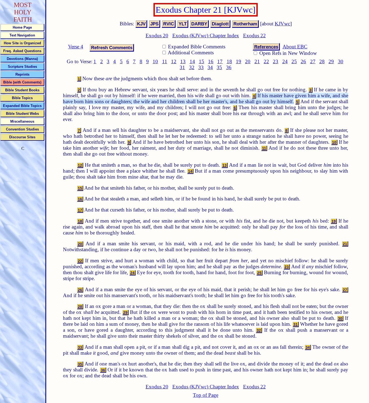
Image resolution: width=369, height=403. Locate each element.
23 (275, 61)
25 (294, 61)
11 (164, 61)
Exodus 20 (157, 35)
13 (183, 61)
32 (191, 67)
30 (340, 61)
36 (229, 67)
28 (322, 61)
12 (173, 61)
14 (192, 61)
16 (210, 61)
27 (313, 61)
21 (257, 61)
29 (331, 61)
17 (220, 61)
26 (303, 61)
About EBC (295, 46)
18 (229, 61)
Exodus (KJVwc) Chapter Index (205, 35)
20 (247, 61)
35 (219, 67)
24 (285, 61)
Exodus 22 (254, 35)
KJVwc (282, 23)
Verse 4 (75, 46)
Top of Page (205, 395)
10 (155, 61)
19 (238, 61)
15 (201, 61)
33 (201, 67)
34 (210, 67)
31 (182, 67)
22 (266, 61)
